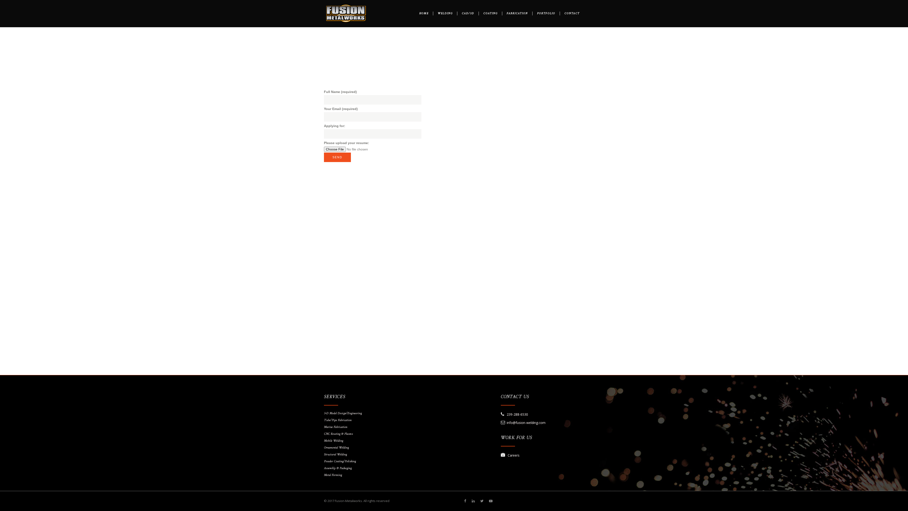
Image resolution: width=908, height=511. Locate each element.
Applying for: (334, 126)
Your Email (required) (341, 109)
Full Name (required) (340, 92)
